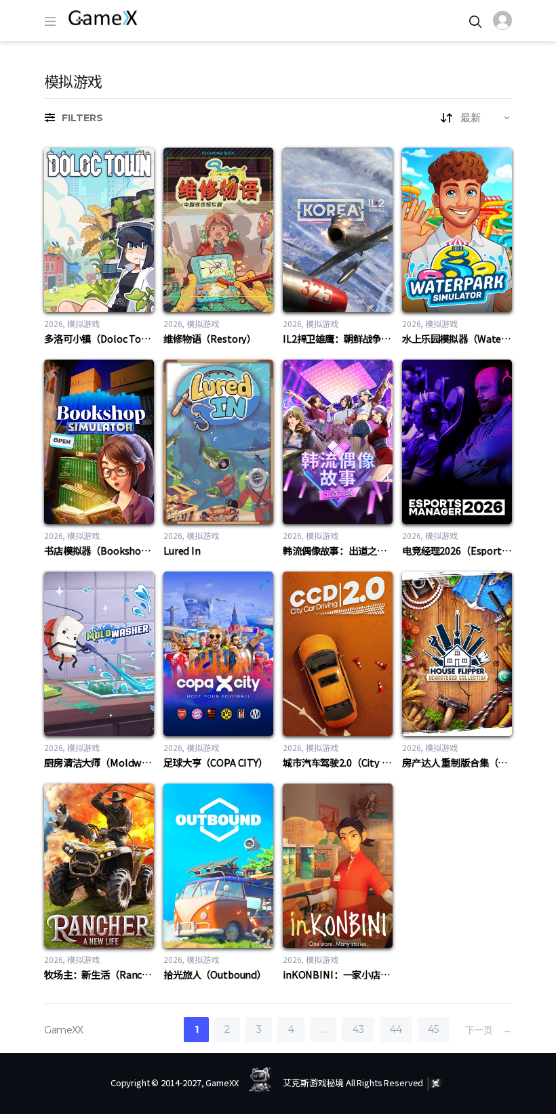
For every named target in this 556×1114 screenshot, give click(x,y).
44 (395, 1029)
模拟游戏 (83, 323)
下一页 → (488, 1029)
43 (358, 1029)
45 (433, 1029)
